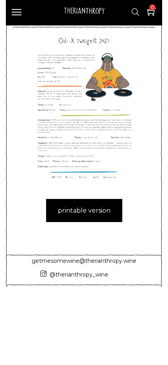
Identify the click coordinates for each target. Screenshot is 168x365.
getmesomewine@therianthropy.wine (84, 260)
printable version (84, 210)
